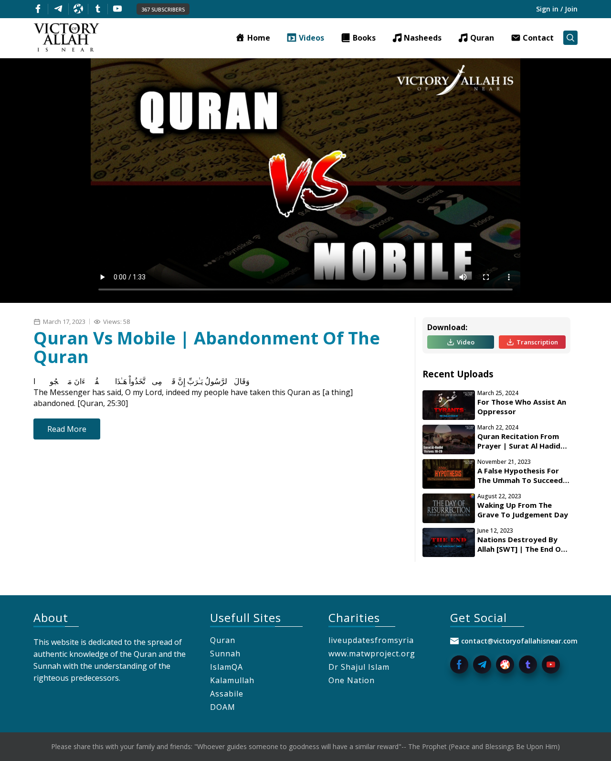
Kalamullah (232, 680)
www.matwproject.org (371, 653)
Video (465, 342)
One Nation (351, 680)
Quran (222, 640)
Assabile (226, 693)
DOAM (222, 707)
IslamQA (226, 667)
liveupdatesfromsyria (371, 640)
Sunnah (225, 653)
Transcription (537, 342)
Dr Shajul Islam (359, 667)
